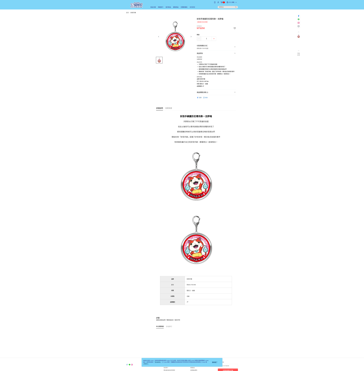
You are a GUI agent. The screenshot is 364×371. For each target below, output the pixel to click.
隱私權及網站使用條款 (169, 370)
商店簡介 (166, 367)
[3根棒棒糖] (136, 5)
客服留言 (192, 367)
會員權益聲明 (193, 370)
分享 (200, 97)
